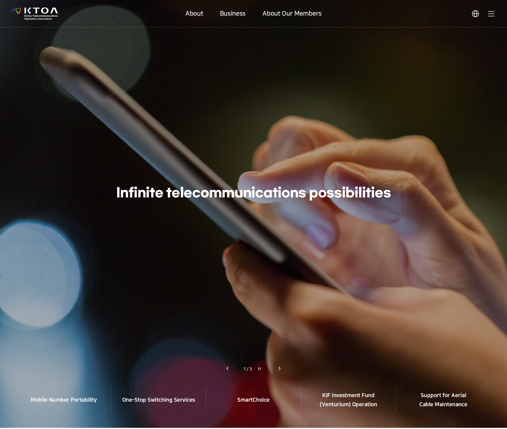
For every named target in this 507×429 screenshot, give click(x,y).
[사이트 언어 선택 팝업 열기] (475, 14)
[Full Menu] (491, 14)
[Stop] (259, 368)
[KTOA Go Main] (34, 13)
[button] (279, 368)
